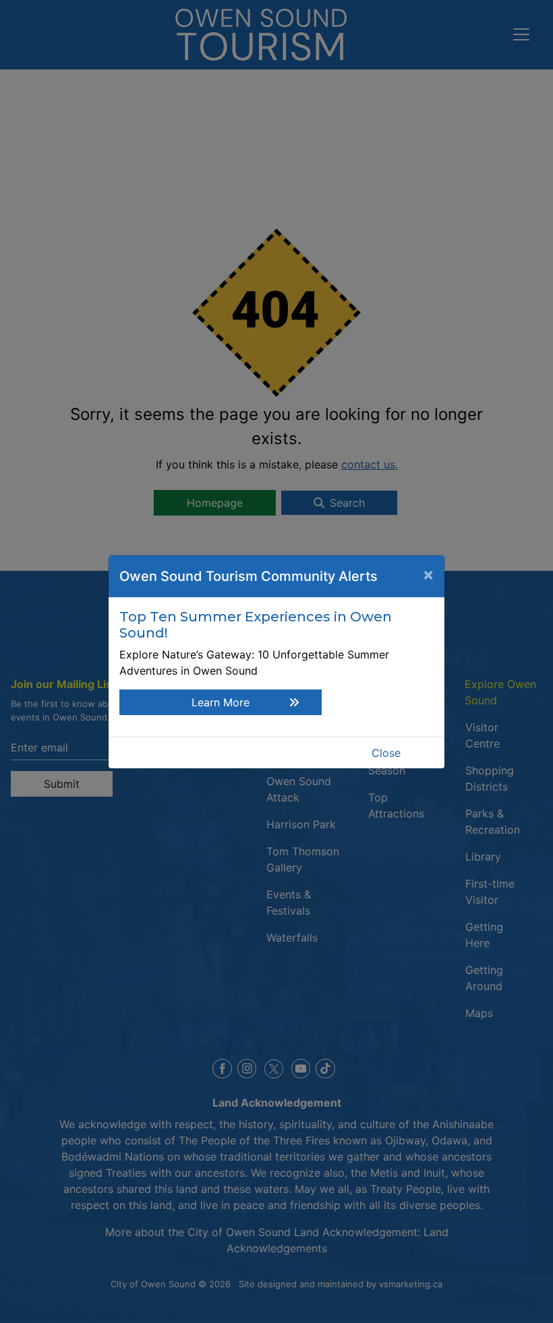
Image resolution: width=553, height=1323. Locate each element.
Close (386, 753)
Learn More (221, 702)
